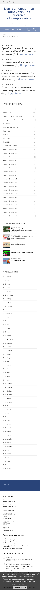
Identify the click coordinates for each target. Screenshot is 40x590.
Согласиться (20, 587)
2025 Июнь (6, 417)
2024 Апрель (7, 365)
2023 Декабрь (7, 350)
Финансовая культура (10, 145)
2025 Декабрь (7, 439)
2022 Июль (6, 287)
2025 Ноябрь (7, 435)
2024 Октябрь (7, 387)
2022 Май (6, 280)
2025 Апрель (7, 409)
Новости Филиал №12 (10, 190)
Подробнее (25, 54)
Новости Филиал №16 (10, 205)
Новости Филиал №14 (10, 197)
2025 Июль (6, 420)
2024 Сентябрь (8, 383)
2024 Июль (6, 376)
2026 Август (7, 468)
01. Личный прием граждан (11, 539)
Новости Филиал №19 (10, 216)
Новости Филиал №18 (10, 212)
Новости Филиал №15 (10, 201)
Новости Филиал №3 (10, 157)
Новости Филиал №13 (10, 194)
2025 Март (6, 406)
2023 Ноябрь (7, 347)
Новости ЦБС (7, 112)
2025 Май (6, 413)
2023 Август (7, 335)
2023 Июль (6, 332)
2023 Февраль (7, 313)
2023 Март (6, 317)
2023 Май (6, 324)
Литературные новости (10, 127)
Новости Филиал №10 (10, 182)
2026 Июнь (6, 461)
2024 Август (7, 380)
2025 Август (7, 424)
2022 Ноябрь (7, 302)
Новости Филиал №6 (10, 168)
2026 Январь (7, 443)
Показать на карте (8, 530)
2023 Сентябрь (8, 339)
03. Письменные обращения (11, 543)
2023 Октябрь (7, 343)
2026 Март (6, 450)
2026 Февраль (7, 446)
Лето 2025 (6, 138)
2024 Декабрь (7, 394)
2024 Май (6, 369)
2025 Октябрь (7, 431)
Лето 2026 (6, 134)
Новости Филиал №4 (10, 160)
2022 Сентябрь (8, 295)
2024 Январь (7, 354)
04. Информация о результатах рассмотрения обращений (17, 545)
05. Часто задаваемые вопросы (12, 548)
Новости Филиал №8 (10, 175)
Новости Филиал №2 (10, 153)
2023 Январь (7, 310)
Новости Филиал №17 (10, 208)
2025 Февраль (7, 402)
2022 (9, 36)
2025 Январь (7, 398)
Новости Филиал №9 (10, 179)
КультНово (6, 131)
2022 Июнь (6, 284)
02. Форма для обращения (11, 541)
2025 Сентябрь (8, 428)
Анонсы (5, 109)
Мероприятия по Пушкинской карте (15, 120)
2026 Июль (6, 465)
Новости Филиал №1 (10, 149)
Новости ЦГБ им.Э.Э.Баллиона (13, 116)
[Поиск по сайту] (34, 29)
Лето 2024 (6, 142)
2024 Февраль (8, 358)
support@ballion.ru (8, 510)
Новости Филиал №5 (10, 164)
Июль (14, 36)
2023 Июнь (6, 328)
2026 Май (6, 457)
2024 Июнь (6, 372)
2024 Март (6, 361)
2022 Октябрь (7, 299)
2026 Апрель (7, 454)
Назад (4, 34)
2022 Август (7, 291)
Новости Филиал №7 (10, 171)
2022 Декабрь (7, 306)
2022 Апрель (7, 276)
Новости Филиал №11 (10, 186)
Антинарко (6, 123)
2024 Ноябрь (7, 391)
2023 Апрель (7, 321)
